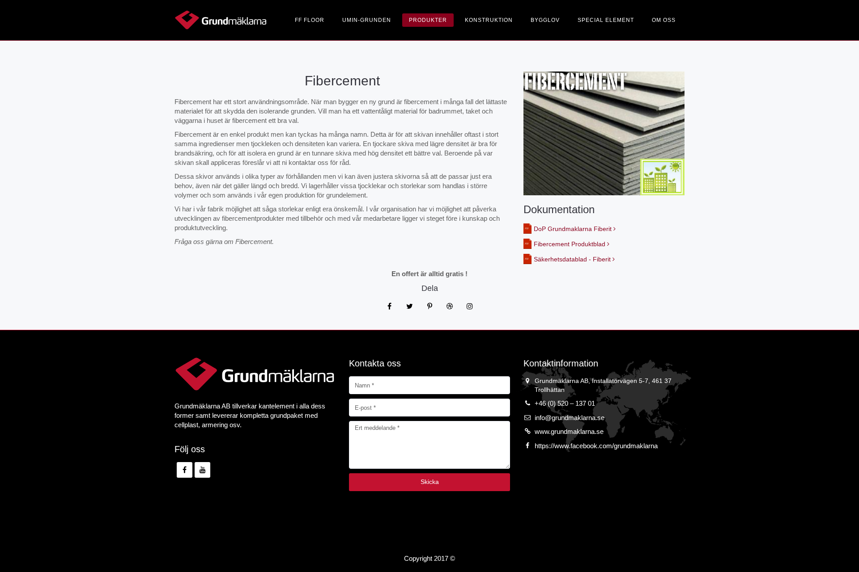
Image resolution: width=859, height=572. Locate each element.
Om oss (664, 20)
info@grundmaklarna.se (569, 417)
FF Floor (309, 20)
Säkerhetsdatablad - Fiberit (573, 259)
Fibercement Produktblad (570, 244)
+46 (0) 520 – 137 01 (565, 403)
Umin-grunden (366, 20)
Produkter (428, 20)
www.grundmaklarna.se (569, 431)
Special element (606, 20)
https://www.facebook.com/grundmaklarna (596, 446)
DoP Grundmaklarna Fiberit (573, 228)
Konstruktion (489, 20)
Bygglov (545, 20)
